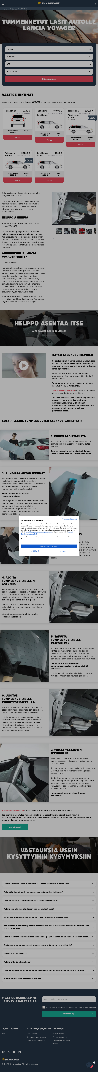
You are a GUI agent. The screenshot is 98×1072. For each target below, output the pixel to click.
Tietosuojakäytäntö (70, 519)
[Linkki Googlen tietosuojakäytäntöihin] (39, 532)
